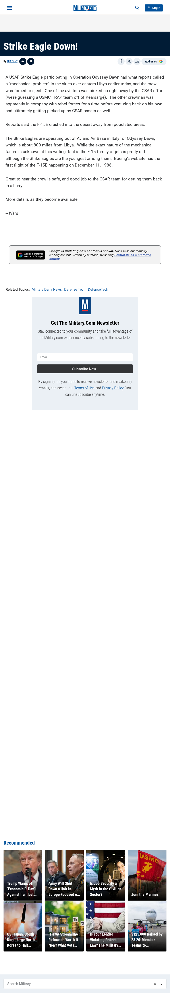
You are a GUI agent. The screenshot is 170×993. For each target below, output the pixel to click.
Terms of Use (84, 388)
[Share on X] (129, 61)
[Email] (137, 61)
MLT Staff (12, 61)
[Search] (137, 7)
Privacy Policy (113, 388)
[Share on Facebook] (121, 61)
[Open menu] (9, 8)
